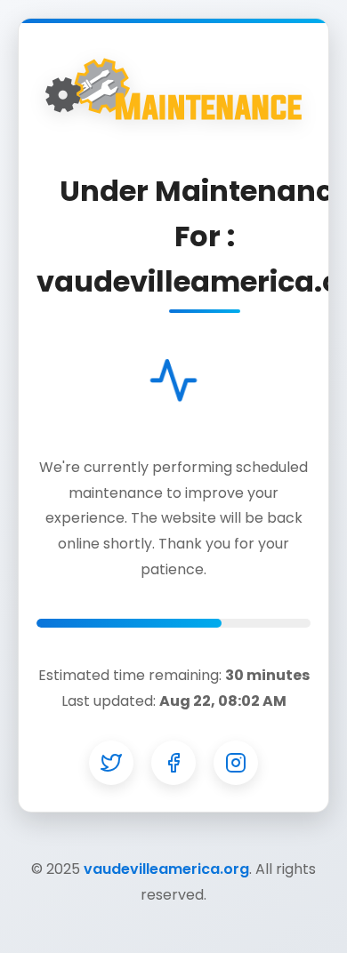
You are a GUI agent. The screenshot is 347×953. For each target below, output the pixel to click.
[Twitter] (111, 763)
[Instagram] (236, 763)
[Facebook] (173, 763)
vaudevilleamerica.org (166, 869)
